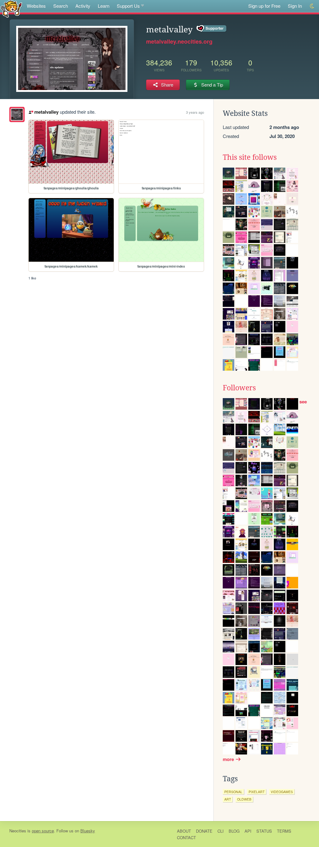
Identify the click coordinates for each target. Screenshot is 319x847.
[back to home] (11, 8)
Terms (284, 831)
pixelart (256, 791)
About (184, 831)
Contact (186, 837)
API (248, 831)
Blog (234, 831)
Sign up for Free (264, 5)
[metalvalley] (17, 114)
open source (43, 831)
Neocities (17, 831)
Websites (36, 5)
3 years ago (195, 112)
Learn (103, 5)
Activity (82, 5)
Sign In (295, 5)
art (227, 799)
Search (60, 5)
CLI (220, 831)
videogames (282, 791)
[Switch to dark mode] (312, 6)
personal (233, 791)
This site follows (250, 157)
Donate (204, 831)
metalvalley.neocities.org (179, 41)
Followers (239, 388)
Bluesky (87, 831)
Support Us (128, 5)
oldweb (244, 799)
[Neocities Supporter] (211, 28)
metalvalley (46, 111)
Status (264, 831)
